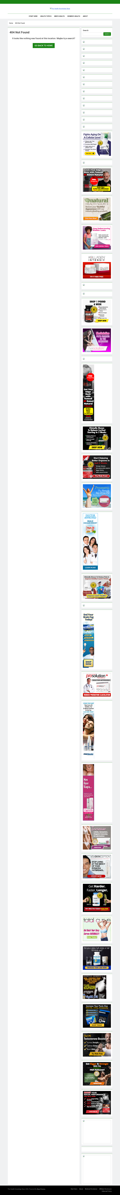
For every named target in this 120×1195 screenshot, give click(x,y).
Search (85, 30)
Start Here (33, 16)
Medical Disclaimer (91, 1189)
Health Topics (45, 16)
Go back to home (44, 45)
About (85, 16)
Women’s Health (73, 16)
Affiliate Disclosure (105, 1189)
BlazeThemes (41, 1189)
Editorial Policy (107, 1191)
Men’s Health (59, 16)
